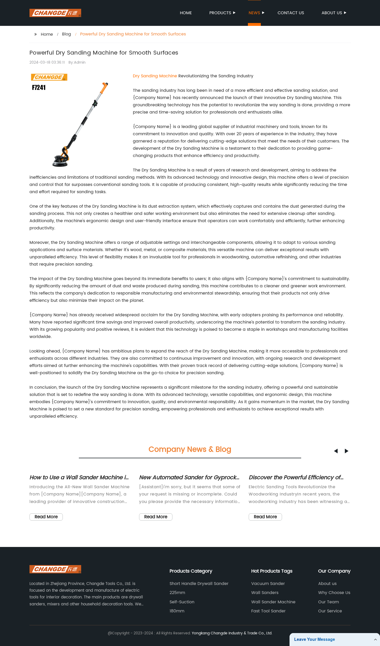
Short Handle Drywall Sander (199, 584)
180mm (177, 611)
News (254, 13)
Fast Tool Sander (268, 611)
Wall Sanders (264, 593)
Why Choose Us (334, 592)
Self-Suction (182, 602)
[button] (336, 451)
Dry (137, 76)
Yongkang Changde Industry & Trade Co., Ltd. (232, 633)
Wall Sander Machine (273, 602)
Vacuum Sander (268, 584)
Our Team (328, 602)
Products (220, 13)
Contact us (291, 13)
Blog (66, 34)
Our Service (330, 611)
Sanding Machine (159, 76)
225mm (177, 593)
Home (186, 13)
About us (332, 13)
